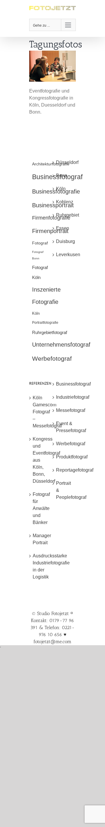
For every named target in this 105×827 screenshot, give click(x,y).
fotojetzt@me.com (52, 641)
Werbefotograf (52, 358)
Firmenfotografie (51, 218)
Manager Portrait (41, 539)
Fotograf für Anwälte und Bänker (41, 508)
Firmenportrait (50, 231)
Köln (36, 313)
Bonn (61, 175)
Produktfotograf (64, 456)
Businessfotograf (64, 383)
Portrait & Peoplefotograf (64, 490)
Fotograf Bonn (37, 255)
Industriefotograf (64, 397)
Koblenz (64, 201)
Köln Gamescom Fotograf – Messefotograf (41, 411)
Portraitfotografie (45, 323)
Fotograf (40, 243)
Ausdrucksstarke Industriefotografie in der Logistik (41, 566)
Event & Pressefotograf (64, 427)
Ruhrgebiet (64, 215)
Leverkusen (64, 254)
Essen (62, 228)
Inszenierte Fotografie (46, 295)
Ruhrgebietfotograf (49, 332)
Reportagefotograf (64, 470)
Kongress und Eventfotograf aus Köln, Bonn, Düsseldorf (41, 460)
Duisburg (64, 241)
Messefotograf (64, 410)
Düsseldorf (64, 162)
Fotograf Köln (40, 272)
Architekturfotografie (50, 164)
